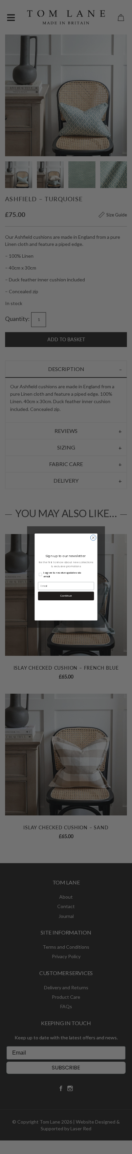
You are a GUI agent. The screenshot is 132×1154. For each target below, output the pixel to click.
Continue (66, 596)
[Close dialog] (93, 537)
